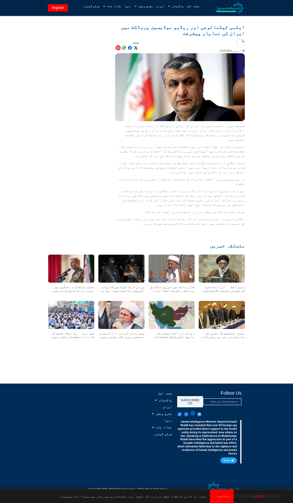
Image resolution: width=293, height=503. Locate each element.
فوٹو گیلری (92, 6)
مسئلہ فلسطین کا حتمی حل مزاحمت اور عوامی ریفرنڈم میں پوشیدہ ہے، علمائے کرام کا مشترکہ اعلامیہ (222, 339)
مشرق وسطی (146, 6)
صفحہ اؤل (193, 6)
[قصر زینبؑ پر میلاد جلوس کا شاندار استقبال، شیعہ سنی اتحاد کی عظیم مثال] (71, 314)
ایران (160, 6)
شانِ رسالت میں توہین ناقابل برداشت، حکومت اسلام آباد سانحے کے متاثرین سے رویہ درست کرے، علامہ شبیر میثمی (172, 292)
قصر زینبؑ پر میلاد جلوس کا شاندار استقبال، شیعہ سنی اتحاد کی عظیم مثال (73, 337)
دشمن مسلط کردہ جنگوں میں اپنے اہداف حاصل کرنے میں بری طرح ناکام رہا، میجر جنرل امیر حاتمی (74, 292)
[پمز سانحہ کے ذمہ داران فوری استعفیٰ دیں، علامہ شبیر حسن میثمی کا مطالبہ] (121, 314)
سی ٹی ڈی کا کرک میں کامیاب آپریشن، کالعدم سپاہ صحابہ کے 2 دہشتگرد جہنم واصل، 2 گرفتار (122, 292)
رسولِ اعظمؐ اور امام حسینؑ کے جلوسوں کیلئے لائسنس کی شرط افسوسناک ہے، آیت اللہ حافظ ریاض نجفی (222, 292)
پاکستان (178, 6)
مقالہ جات (114, 6)
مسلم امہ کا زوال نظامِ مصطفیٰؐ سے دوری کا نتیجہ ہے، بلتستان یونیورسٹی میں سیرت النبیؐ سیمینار (133, 496)
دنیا (127, 6)
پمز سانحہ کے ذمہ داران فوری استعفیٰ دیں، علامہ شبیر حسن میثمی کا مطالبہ (121, 337)
